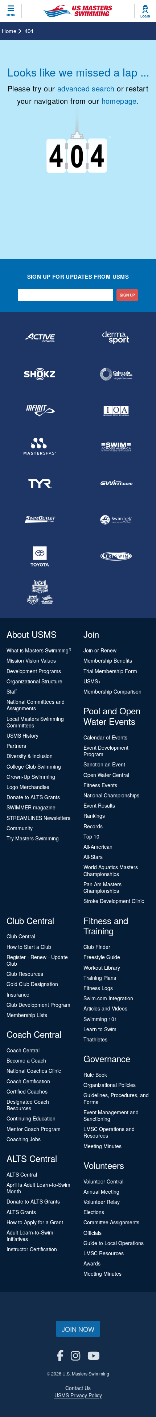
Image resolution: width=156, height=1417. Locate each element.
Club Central (21, 936)
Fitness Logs (98, 988)
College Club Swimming (34, 766)
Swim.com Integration (108, 998)
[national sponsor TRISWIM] (116, 556)
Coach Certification (28, 1081)
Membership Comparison (112, 691)
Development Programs (34, 671)
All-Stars (93, 856)
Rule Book (95, 1074)
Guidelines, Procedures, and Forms (116, 1098)
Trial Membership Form (110, 671)
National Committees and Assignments (36, 705)
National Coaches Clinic (34, 1070)
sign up (127, 295)
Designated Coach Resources (28, 1105)
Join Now (78, 1329)
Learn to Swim (99, 1029)
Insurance (18, 994)
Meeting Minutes (102, 1146)
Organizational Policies (109, 1084)
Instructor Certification (32, 1249)
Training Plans (99, 977)
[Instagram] (75, 1355)
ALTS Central (22, 1174)
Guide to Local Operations (113, 1243)
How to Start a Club (29, 946)
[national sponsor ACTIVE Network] (40, 337)
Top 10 (91, 836)
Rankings (94, 815)
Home (10, 31)
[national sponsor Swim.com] (116, 483)
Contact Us (78, 1388)
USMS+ (92, 681)
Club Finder (96, 946)
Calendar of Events (105, 737)
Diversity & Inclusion (30, 755)
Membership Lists (27, 1014)
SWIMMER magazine (31, 807)
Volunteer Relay (101, 1201)
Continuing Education (31, 1118)
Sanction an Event (104, 764)
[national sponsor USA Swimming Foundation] (40, 592)
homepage (119, 100)
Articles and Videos (105, 1008)
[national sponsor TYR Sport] (40, 483)
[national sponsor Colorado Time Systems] (116, 374)
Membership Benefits (107, 660)
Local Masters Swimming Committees (35, 722)
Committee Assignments (111, 1222)
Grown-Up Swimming (31, 776)
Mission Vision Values (31, 660)
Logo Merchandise (28, 786)
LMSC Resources (103, 1253)
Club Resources (25, 973)
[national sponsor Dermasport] (116, 337)
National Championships (111, 795)
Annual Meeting (101, 1191)
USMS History (22, 735)
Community (20, 828)
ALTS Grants (21, 1212)
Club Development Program (38, 1004)
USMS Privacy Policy (78, 1395)
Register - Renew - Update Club (37, 960)
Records (93, 826)
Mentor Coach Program (34, 1129)
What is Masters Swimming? (39, 650)
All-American (97, 846)
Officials (92, 1232)
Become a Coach (26, 1060)
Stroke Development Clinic (113, 900)
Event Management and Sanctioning (111, 1115)
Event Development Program (105, 751)
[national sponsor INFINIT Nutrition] (40, 410)
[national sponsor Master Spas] (40, 447)
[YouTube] (93, 1355)
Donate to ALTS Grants (33, 797)
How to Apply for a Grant (35, 1222)
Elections (93, 1212)
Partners (16, 745)
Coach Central (23, 1050)
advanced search (86, 88)
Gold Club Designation (32, 984)
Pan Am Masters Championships (102, 887)
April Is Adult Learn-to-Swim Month (38, 1188)
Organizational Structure (34, 681)
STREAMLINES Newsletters (38, 817)
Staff (12, 691)
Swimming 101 (100, 1018)
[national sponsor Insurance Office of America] (116, 410)
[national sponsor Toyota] (40, 556)
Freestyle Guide (101, 957)
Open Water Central (106, 774)
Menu (11, 15)
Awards (91, 1263)
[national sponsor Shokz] (40, 374)
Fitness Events (100, 785)
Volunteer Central (103, 1181)
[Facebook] (60, 1355)
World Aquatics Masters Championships (110, 870)
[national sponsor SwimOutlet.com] (40, 519)
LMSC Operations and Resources (109, 1132)
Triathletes (95, 1039)
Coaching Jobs (24, 1139)
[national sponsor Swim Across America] (116, 447)
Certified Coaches (27, 1091)
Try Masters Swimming (33, 838)
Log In (145, 16)
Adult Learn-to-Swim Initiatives (30, 1236)
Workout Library (101, 967)
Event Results (99, 805)
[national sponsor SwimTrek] (116, 519)
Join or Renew (99, 650)
